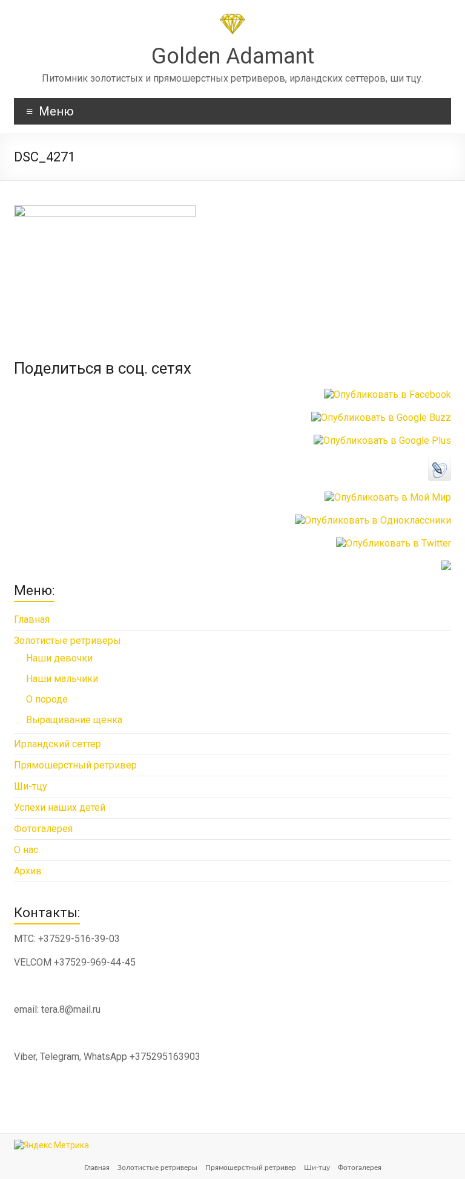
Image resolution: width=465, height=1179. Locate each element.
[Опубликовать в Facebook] (387, 394)
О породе (47, 699)
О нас (26, 850)
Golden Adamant (232, 56)
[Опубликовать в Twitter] (393, 543)
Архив (28, 871)
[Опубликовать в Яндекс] (446, 566)
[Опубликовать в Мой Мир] (388, 497)
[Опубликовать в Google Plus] (382, 440)
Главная (32, 619)
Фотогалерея (43, 828)
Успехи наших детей (59, 807)
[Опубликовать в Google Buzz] (381, 417)
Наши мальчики (62, 678)
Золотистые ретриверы (67, 640)
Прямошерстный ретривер (75, 765)
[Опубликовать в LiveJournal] (439, 463)
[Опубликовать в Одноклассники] (373, 520)
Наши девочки (59, 658)
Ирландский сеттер (57, 744)
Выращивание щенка (74, 720)
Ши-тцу (30, 786)
